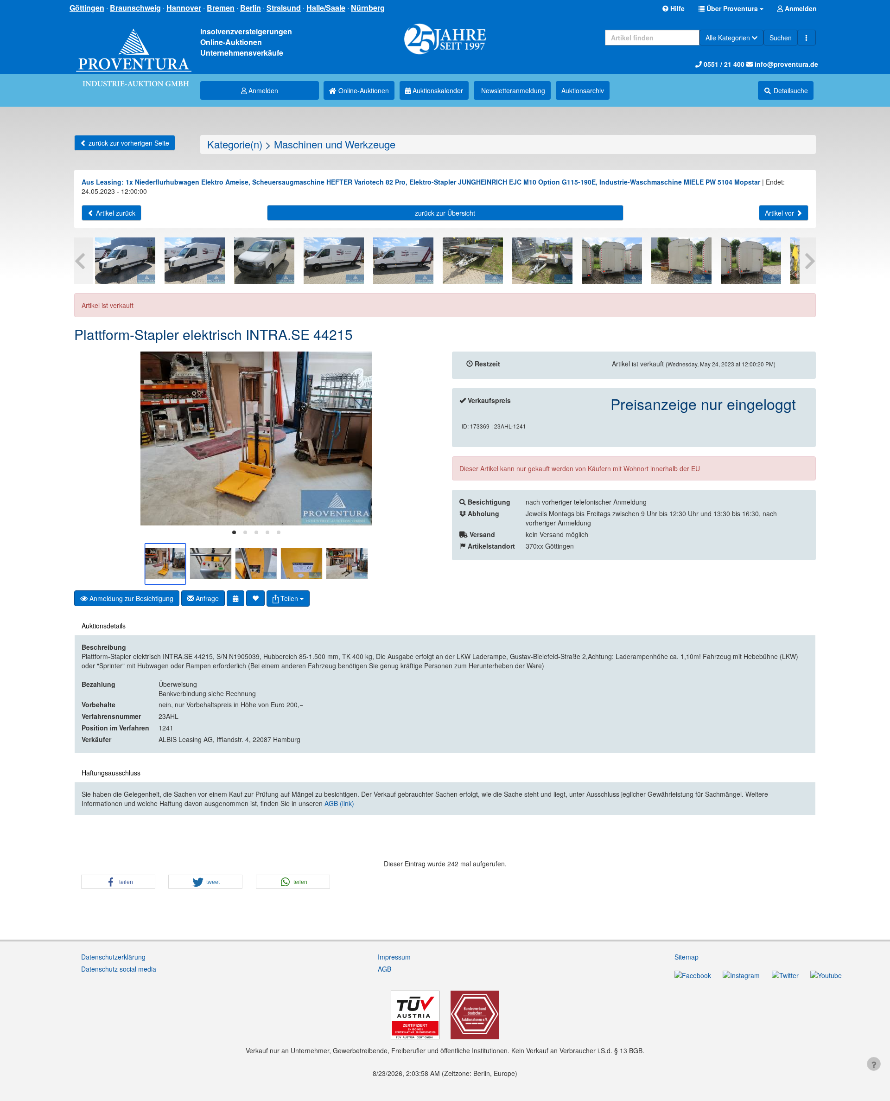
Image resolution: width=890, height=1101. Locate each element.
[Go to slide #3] (256, 564)
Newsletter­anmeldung (512, 90)
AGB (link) (339, 803)
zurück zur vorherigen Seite (128, 142)
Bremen (221, 7)
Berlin (250, 7)
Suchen (780, 37)
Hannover (183, 7)
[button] (731, 8)
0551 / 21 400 (723, 64)
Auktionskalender (437, 90)
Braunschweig (135, 7)
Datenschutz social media (118, 968)
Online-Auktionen (363, 90)
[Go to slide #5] (347, 564)
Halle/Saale (325, 7)
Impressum (394, 956)
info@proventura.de (785, 64)
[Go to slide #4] (302, 564)
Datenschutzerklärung (113, 956)
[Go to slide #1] (165, 564)
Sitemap (686, 956)
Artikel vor (780, 213)
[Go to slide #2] (211, 564)
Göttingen (87, 7)
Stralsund (284, 7)
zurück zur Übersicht (445, 213)
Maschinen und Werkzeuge (334, 144)
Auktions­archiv (582, 90)
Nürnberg (368, 7)
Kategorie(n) (234, 144)
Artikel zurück (114, 213)
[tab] (234, 532)
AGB (384, 968)
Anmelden (262, 90)
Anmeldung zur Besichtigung (130, 598)
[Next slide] (424, 438)
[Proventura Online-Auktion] (133, 46)
